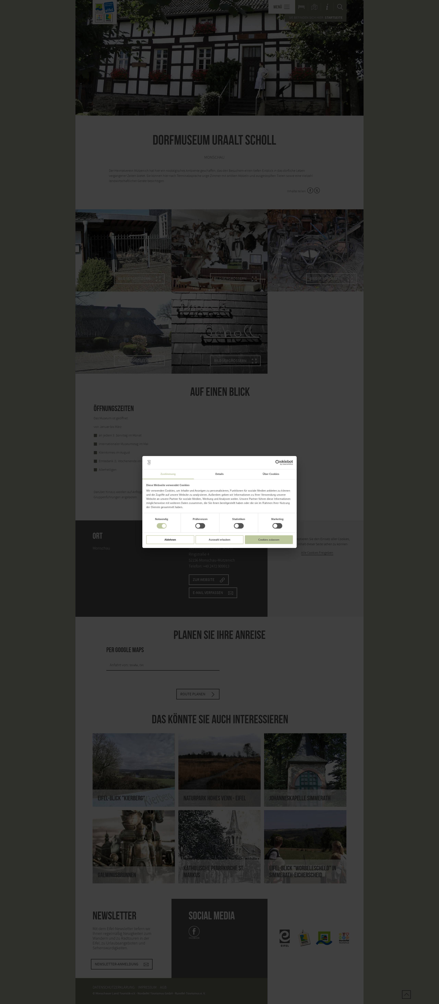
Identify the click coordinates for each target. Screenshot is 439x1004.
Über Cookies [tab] (271, 473)
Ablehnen (170, 539)
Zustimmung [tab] (168, 473)
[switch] (200, 526)
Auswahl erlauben (219, 539)
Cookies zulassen (268, 539)
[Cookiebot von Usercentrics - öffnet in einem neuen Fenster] (278, 462)
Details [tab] (219, 473)
